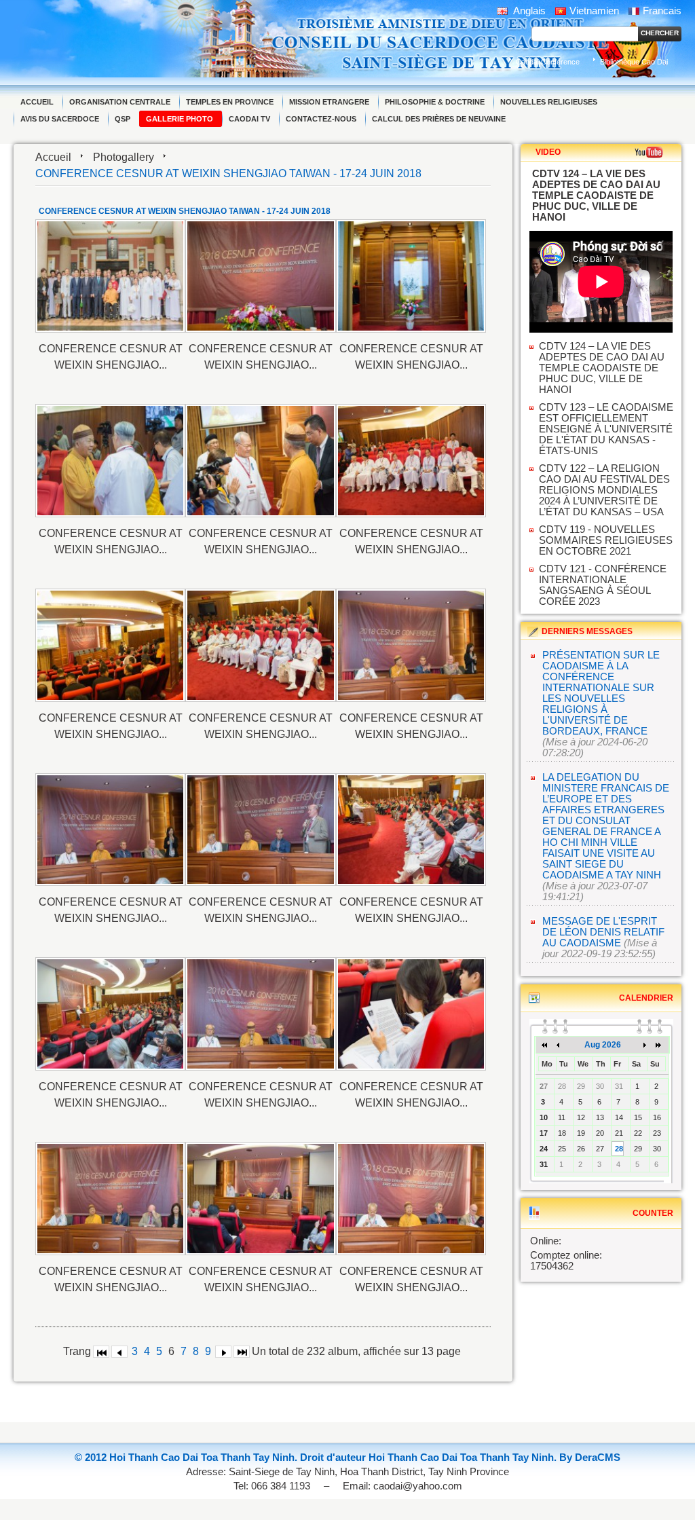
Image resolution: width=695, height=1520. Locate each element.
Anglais (528, 10)
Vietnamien (594, 10)
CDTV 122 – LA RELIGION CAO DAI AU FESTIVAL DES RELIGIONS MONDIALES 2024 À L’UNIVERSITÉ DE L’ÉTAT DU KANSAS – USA (604, 490)
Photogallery (123, 157)
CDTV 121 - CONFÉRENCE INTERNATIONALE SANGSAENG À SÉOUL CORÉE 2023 (602, 585)
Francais (662, 10)
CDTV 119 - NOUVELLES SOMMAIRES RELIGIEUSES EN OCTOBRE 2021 (606, 540)
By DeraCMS (589, 1457)
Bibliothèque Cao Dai (634, 62)
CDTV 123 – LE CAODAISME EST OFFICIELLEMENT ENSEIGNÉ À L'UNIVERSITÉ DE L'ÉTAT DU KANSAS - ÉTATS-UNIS (606, 429)
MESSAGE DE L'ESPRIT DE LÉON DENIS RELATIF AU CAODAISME (603, 932)
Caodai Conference (548, 62)
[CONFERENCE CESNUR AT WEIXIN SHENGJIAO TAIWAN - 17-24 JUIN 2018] (110, 276)
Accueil (53, 157)
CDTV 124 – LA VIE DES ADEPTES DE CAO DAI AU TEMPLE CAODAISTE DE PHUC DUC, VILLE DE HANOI (601, 368)
